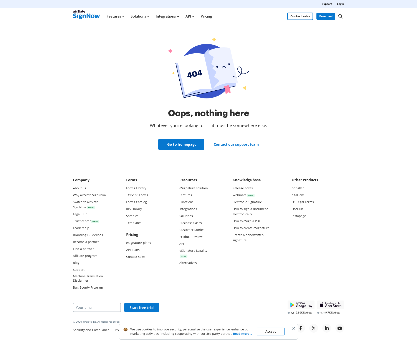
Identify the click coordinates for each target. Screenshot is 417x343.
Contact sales (300, 16)
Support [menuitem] (327, 4)
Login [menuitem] (340, 4)
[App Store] (330, 305)
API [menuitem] (188, 16)
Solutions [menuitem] (138, 16)
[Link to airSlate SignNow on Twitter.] (313, 328)
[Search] (340, 16)
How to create (251, 228)
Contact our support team (236, 144)
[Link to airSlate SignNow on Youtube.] (339, 328)
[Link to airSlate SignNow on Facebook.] (300, 328)
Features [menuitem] (114, 16)
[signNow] (86, 16)
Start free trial (142, 307)
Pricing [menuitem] (206, 16)
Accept (270, 331)
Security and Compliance (91, 330)
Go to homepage (182, 144)
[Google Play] (301, 305)
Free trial (326, 16)
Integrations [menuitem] (166, 16)
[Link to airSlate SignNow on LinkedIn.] (326, 328)
